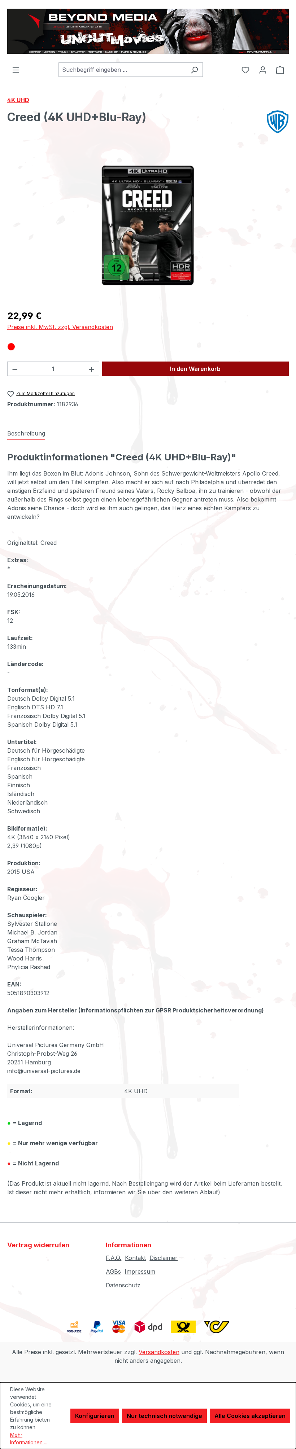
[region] (148, 225)
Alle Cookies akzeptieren (250, 1415)
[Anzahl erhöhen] (91, 369)
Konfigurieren (94, 1415)
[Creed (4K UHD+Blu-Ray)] (148, 225)
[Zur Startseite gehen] (148, 31)
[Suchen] (194, 69)
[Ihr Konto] (262, 69)
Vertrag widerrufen (38, 1245)
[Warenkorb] (280, 69)
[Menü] (16, 69)
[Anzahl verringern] (14, 369)
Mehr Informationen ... (28, 1438)
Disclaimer (163, 1257)
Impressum (140, 1271)
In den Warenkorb (195, 368)
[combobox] (122, 69)
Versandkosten (159, 1352)
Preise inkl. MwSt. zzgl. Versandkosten (60, 326)
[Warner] (277, 121)
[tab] (26, 433)
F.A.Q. (113, 1257)
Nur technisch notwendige (164, 1415)
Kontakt (135, 1257)
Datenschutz (123, 1285)
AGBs (113, 1271)
